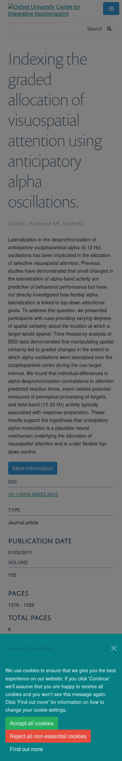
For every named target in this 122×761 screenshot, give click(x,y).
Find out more (26, 749)
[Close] (113, 648)
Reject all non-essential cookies (48, 736)
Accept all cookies (32, 723)
